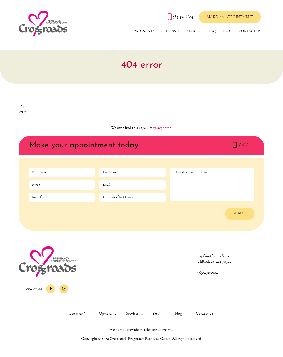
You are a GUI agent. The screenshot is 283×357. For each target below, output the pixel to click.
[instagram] (63, 288)
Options (168, 31)
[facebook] (50, 288)
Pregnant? (144, 31)
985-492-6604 (183, 17)
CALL (244, 145)
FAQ (212, 31)
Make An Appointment (230, 17)
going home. (162, 128)
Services (192, 31)
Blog (227, 31)
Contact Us (250, 31)
